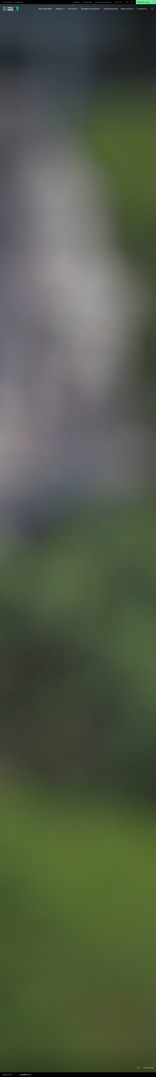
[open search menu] (152, 9)
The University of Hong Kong (12, 2)
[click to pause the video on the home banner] (138, 1067)
